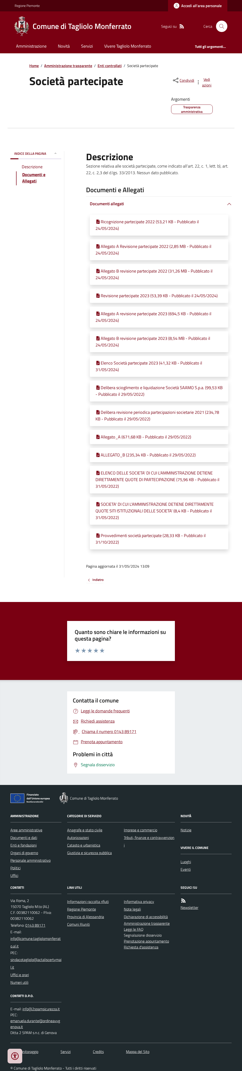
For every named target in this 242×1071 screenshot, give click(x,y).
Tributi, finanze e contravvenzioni (149, 841)
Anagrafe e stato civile (84, 830)
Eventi (186, 869)
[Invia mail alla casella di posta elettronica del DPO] (41, 1009)
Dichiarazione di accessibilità (146, 917)
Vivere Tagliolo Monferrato (127, 46)
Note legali (132, 909)
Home (34, 65)
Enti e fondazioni (23, 845)
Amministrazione (31, 46)
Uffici (14, 875)
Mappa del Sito (137, 1051)
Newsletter (189, 907)
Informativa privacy (139, 901)
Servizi (87, 46)
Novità (64, 46)
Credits (98, 1051)
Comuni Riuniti (78, 924)
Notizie (186, 830)
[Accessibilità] (15, 1056)
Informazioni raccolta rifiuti (88, 901)
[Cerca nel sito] (219, 26)
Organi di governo (24, 853)
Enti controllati (110, 65)
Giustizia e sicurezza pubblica (89, 853)
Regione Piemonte (27, 5)
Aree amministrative (26, 830)
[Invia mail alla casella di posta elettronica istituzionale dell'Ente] (35, 942)
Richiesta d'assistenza (141, 947)
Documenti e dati (23, 837)
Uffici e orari (19, 975)
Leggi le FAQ (133, 929)
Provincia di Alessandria (85, 917)
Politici (15, 868)
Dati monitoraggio (24, 1051)
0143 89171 (35, 925)
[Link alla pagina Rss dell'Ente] (183, 901)
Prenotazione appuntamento (146, 941)
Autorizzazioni (78, 837)
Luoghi (186, 862)
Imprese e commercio (140, 830)
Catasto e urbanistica (83, 845)
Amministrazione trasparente (68, 65)
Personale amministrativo (30, 860)
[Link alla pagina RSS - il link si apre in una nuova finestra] (182, 26)
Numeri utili (19, 982)
